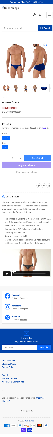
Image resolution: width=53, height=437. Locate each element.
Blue (6, 138)
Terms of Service (9, 378)
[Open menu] (49, 15)
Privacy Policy (8, 360)
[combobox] (27, 28)
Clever (5, 98)
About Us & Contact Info (13, 382)
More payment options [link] (26, 172)
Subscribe (43, 347)
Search (47, 28)
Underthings (29, 421)
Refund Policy (8, 367)
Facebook (23, 298)
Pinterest (23, 319)
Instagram (24, 309)
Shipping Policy (9, 364)
